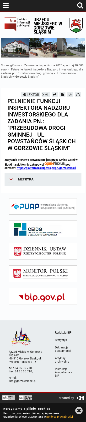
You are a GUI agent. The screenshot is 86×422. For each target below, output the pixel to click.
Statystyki (61, 340)
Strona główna (10, 65)
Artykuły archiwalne (62, 360)
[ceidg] (43, 228)
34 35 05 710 (23, 368)
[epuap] (43, 206)
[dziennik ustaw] (43, 251)
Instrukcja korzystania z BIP (63, 372)
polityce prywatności (59, 416)
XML (45, 95)
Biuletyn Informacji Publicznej (17, 25)
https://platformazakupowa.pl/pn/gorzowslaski (46, 168)
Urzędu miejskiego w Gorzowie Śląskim (47, 25)
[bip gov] (43, 296)
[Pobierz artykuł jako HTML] (70, 94)
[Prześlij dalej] (55, 94)
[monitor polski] (43, 273)
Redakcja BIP (63, 332)
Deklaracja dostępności (63, 349)
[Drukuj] (78, 94)
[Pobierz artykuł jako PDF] (62, 94)
